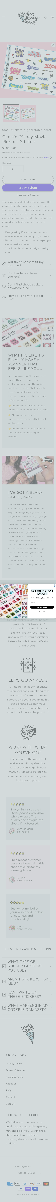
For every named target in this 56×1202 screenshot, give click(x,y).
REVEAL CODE (42, 607)
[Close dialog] (54, 585)
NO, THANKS (42, 611)
